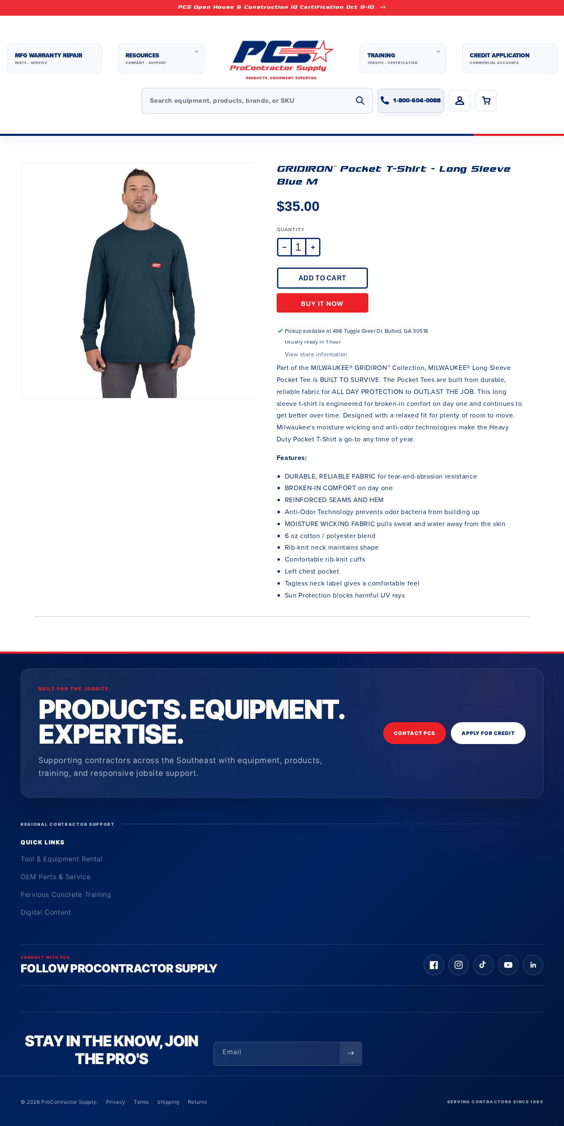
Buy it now (322, 303)
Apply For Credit (488, 733)
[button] (161, 58)
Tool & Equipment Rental (62, 859)
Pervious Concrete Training (66, 894)
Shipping (168, 1102)
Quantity (291, 229)
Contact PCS (414, 733)
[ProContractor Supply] (282, 59)
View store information (316, 354)
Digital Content (46, 912)
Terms (141, 1102)
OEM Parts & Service (55, 876)
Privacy (116, 1102)
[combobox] (257, 101)
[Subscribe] (350, 1053)
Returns (197, 1102)
